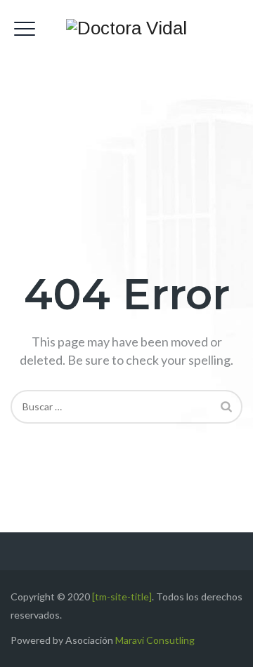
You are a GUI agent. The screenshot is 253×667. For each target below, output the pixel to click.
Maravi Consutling (155, 640)
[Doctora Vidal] (126, 28)
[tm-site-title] (122, 596)
